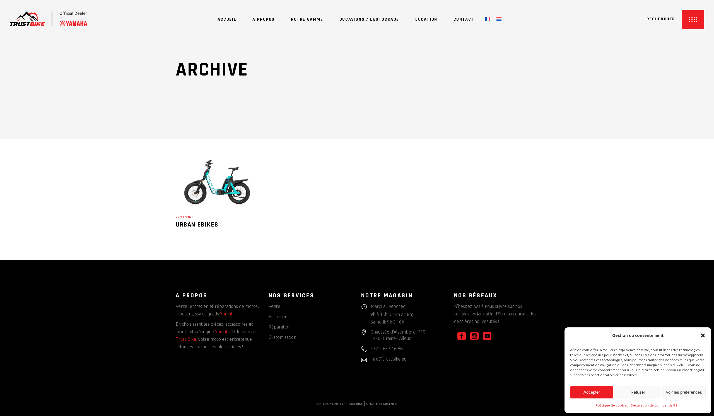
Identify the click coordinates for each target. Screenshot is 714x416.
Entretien (278, 316)
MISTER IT (390, 403)
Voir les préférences (684, 392)
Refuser (638, 392)
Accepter (591, 392)
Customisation (282, 337)
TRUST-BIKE (354, 403)
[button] (703, 335)
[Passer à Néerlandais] (499, 19)
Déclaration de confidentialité (654, 405)
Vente (274, 306)
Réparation (280, 326)
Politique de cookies (612, 405)
